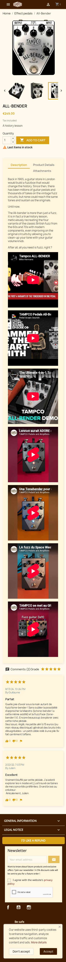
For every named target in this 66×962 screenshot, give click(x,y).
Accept (48, 951)
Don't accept (21, 951)
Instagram (29, 907)
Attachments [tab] (42, 171)
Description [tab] (19, 165)
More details (39, 942)
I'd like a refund (33, 840)
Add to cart (32, 140)
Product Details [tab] (43, 165)
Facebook (8, 907)
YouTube (18, 907)
